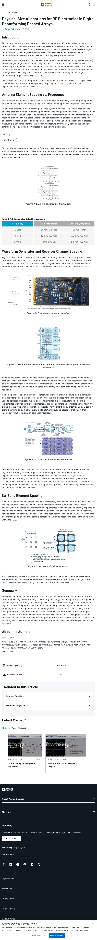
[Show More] (10, 651)
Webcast (22, 728)
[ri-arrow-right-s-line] (92, 755)
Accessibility (7, 889)
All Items (6, 728)
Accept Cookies (56, 935)
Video (14, 728)
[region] (48, 930)
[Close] (93, 923)
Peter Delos (10, 29)
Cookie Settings (8, 919)
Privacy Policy (8, 899)
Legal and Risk (8, 879)
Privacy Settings (9, 909)
